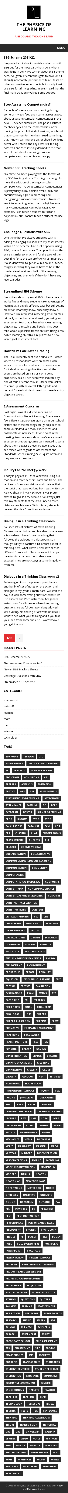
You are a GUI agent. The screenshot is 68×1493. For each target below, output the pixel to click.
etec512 (10, 986)
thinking (11, 1417)
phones (31, 1229)
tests (24, 1410)
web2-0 (20, 1445)
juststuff (9, 706)
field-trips (13, 1007)
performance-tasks (41, 1222)
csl (36, 916)
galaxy (26, 1049)
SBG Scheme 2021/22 (19, 57)
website (35, 1445)
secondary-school (18, 1341)
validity (50, 1431)
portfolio (51, 1243)
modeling (52, 1160)
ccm (47, 826)
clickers (34, 840)
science (8, 731)
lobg (56, 1118)
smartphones (14, 1355)
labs (20, 1104)
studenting (13, 1376)
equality (45, 972)
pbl (8, 1209)
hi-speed (55, 1076)
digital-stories (16, 937)
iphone (10, 1097)
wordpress (30, 1466)
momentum (48, 1167)
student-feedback (47, 1369)
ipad (57, 1090)
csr (45, 916)
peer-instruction (28, 1215)
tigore (10, 1424)
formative (12, 1028)
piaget (32, 1236)
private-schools (39, 1257)
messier (41, 1146)
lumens (43, 1125)
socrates (44, 1355)
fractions (12, 1035)
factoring (12, 1000)
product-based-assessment (23, 1271)
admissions (31, 777)
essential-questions (36, 979)
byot (48, 819)
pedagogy (47, 1209)
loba (44, 1118)
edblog (30, 944)
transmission (28, 1424)
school (10, 1327)
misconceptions (16, 1160)
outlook (44, 1202)
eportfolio (13, 972)
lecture (11, 1118)
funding (11, 1049)
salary (40, 1320)
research (11, 1320)
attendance (13, 805)
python (11, 1299)
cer (8, 833)
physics (10, 1236)
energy (50, 958)
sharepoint (22, 1348)
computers (52, 881)
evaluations (14, 993)
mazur (46, 1132)
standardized (31, 1362)
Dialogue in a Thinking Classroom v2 (31, 576)
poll (9, 1243)
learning (8, 712)
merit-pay (24, 1146)
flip (28, 1014)
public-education (43, 1292)
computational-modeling (23, 881)
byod (36, 819)
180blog (28, 756)
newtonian (13, 1181)
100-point (12, 756)
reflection (13, 1313)
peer (8, 1215)
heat (42, 1076)
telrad (50, 1403)
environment (36, 965)
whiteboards (39, 1452)
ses (8, 1348)
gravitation (14, 1069)
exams (43, 993)
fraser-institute (16, 1041)
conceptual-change (41, 888)
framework (31, 1035)
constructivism (16, 909)
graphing (43, 1062)
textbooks (50, 1410)
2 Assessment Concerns (21, 406)
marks (58, 1125)
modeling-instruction (21, 1167)
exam (30, 993)
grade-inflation (16, 1055)
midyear (11, 1153)
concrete (54, 895)
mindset (26, 1153)
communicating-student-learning (28, 860)
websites (51, 1445)
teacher (49, 1390)
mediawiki (43, 1139)
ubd (18, 1431)
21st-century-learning (43, 763)
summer (46, 1383)
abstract (20, 770)
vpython (51, 1438)
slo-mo (50, 1348)
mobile (36, 1160)
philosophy (13, 1229)
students (32, 1376)
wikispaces (24, 1459)
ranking (11, 1306)
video (24, 1438)
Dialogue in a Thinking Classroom (29, 521)
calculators (14, 826)
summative (51, 1376)
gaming (41, 1049)
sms (31, 1355)
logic (29, 1125)
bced (54, 805)
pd (33, 1209)
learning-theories (49, 1111)
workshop (49, 1466)
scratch (11, 1334)
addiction (12, 777)
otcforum (26, 1202)
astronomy (52, 798)
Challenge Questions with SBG (27, 232)
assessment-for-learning (22, 798)
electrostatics (35, 951)
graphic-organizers (19, 1062)
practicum (34, 1250)
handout (27, 1076)
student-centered (18, 1369)
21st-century (14, 763)
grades (37, 1055)
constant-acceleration (21, 902)
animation (45, 784)
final (28, 1007)
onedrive (29, 1195)
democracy (33, 923)
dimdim (35, 937)
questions (28, 1299)
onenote (46, 1195)
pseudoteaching (16, 1292)
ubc (8, 1431)
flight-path (13, 1014)
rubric (27, 1320)
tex (35, 1410)
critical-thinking (17, 916)
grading (52, 1055)
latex (31, 1104)
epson (30, 972)
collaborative (40, 854)
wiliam (41, 1459)
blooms (22, 819)
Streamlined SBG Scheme (23, 291)
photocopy (48, 1229)
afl (46, 777)
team (43, 1396)
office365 (12, 1195)
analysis (26, 784)
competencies (15, 874)
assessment (11, 700)
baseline (32, 805)
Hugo (60, 1485)
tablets (34, 1390)
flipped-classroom (18, 1021)
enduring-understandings (23, 958)
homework (13, 1083)
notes (50, 1188)
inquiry (45, 1090)
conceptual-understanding (24, 895)
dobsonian (13, 944)
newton (41, 1174)
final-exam (44, 1007)
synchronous (15, 1390)
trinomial (49, 1424)
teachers (11, 1396)
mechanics (12, 1139)
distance (51, 937)
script (46, 1334)
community (39, 868)
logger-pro (13, 1125)
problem (11, 1264)
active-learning (41, 770)
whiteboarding (16, 1452)
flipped (41, 1014)
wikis (9, 1459)
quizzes (45, 1299)
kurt (9, 1104)
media (28, 1139)
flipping (41, 1021)
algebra (11, 784)
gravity (32, 1069)
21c (41, 756)
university (33, 1431)
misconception (47, 1153)
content (37, 909)
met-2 (54, 1146)
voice (36, 1438)
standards (53, 1362)
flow (55, 1021)
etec (58, 979)
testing (11, 1410)
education (12, 951)
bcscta (27, 812)
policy (56, 1236)
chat (34, 833)
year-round (13, 1473)
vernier (10, 1438)
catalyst (33, 826)
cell (57, 826)
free (35, 1041)
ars (22, 791)
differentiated (15, 930)
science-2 (26, 1327)
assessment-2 (48, 791)
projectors (33, 1285)
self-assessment (46, 1341)
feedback (39, 1000)
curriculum (13, 923)
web (8, 1445)
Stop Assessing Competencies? (27, 104)
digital (35, 930)
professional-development (24, 1278)
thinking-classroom (36, 1417)
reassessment (46, 1306)
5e (7, 770)
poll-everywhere (28, 1243)
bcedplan (12, 812)
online (10, 1202)
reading (27, 1306)
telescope (33, 1403)
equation (12, 979)
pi (22, 1236)
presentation (15, 1257)
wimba (55, 1459)
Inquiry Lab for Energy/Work (25, 470)
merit (9, 1146)
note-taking (14, 1188)
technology (10, 737)
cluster (11, 847)
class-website (15, 840)
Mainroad (32, 1489)
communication (16, 868)
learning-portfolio (19, 1111)
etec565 (25, 986)
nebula (25, 1174)
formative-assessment (39, 1028)
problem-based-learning (38, 1264)
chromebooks (51, 833)
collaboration (16, 854)
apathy (10, 791)
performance (14, 1222)
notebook (34, 1188)
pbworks (21, 1209)
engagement (14, 965)
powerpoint (14, 1250)
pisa (44, 1236)
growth (11, 1076)
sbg (52, 1320)
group (46, 1069)
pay (58, 1202)
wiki (56, 1452)
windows (12, 1466)
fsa (45, 1041)
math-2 (10, 1132)
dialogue (52, 923)
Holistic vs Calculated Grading (26, 351)
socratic (11, 1362)
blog (9, 819)
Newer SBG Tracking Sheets (25, 168)
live (23, 1118)
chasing (20, 833)
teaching (29, 1396)
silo (37, 1348)
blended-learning (49, 812)
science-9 (44, 1327)
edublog (45, 944)
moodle (11, 1174)
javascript (26, 1097)
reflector (32, 1313)
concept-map (14, 888)
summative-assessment (20, 1383)
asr (32, 791)
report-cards (53, 1313)
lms (33, 1118)
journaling (46, 1097)
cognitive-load (31, 847)
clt (47, 840)
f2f (54, 993)
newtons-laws (35, 1181)
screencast (29, 1334)
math (7, 719)
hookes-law (33, 1083)
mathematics (28, 1132)
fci (26, 1000)
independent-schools (20, 1090)
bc (44, 805)
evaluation (43, 986)
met (6, 725)
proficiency (13, 1285)
